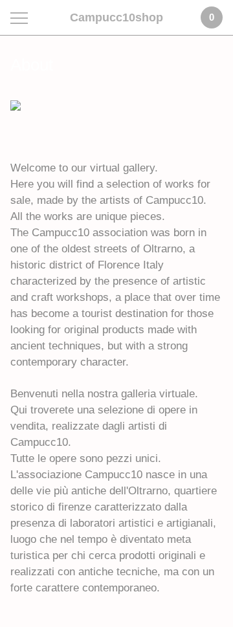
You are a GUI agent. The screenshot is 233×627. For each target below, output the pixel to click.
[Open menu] (21, 18)
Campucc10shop (116, 17)
